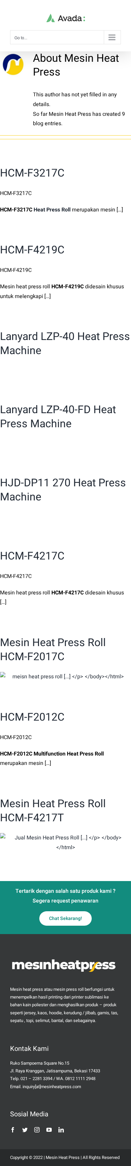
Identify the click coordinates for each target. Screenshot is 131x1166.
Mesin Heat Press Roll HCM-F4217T (53, 811)
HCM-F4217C (32, 556)
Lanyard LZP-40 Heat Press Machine (65, 343)
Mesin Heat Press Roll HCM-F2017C (53, 650)
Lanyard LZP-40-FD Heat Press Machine (58, 417)
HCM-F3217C (32, 173)
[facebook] (12, 1129)
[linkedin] (61, 1129)
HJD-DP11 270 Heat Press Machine (63, 490)
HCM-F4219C (32, 250)
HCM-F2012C (32, 717)
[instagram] (37, 1129)
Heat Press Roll (52, 210)
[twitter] (25, 1129)
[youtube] (49, 1129)
